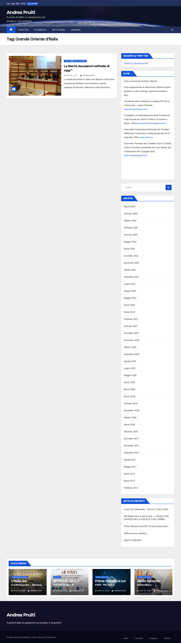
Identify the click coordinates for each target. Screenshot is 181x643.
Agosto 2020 (130, 361)
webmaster (88, 75)
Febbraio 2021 (131, 319)
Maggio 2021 (130, 298)
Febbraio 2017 (131, 488)
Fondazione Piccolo (19, 577)
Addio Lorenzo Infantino (135, 533)
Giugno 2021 (130, 291)
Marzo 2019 (129, 396)
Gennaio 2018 (131, 431)
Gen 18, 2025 (145, 591)
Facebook (40, 30)
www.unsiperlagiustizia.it (135, 155)
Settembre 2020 (131, 354)
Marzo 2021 (129, 312)
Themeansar (50, 637)
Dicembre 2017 (131, 439)
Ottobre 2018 (130, 417)
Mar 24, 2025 (61, 591)
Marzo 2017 (129, 481)
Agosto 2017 (130, 460)
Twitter (23, 30)
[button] (172, 30)
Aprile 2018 (129, 424)
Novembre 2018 (131, 410)
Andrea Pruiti (21, 12)
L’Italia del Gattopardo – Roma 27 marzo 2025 (146, 509)
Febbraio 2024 (131, 228)
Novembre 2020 (131, 340)
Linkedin (76, 30)
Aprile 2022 (129, 249)
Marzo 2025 (129, 206)
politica (68, 61)
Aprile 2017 (129, 474)
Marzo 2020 (129, 389)
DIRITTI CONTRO (133, 540)
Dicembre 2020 (131, 333)
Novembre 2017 (131, 446)
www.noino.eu (146, 137)
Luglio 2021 (129, 284)
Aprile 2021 (129, 305)
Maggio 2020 (130, 375)
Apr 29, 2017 (72, 75)
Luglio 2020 (129, 368)
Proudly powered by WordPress (19, 637)
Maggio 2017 (130, 467)
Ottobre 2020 (130, 347)
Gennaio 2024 (131, 235)
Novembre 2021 (131, 263)
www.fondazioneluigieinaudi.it (152, 123)
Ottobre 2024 (130, 221)
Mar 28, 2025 (19, 591)
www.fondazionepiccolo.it (136, 109)
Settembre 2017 (131, 453)
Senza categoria (79, 61)
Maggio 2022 (130, 242)
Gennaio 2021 (131, 326)
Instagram (58, 30)
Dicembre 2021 (131, 256)
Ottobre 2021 (130, 270)
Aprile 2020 (129, 382)
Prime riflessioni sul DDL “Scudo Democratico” (146, 526)
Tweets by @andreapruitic (136, 63)
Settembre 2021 (131, 277)
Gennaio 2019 (131, 403)
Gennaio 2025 (131, 214)
